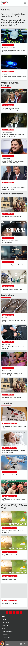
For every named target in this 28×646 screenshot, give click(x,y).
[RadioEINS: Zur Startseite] (12, 2)
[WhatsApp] (7, 612)
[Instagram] (14, 612)
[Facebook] (10, 612)
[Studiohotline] (21, 612)
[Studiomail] (17, 612)
